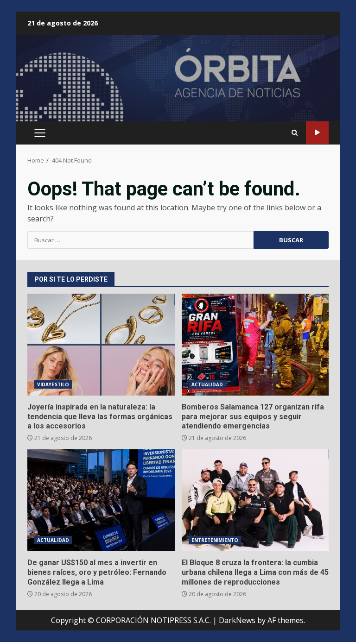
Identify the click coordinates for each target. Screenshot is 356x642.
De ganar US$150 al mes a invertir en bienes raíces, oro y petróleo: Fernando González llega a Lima (101, 500)
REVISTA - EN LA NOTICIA (317, 132)
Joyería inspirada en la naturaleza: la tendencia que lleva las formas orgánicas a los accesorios (101, 345)
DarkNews (237, 620)
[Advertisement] (178, 82)
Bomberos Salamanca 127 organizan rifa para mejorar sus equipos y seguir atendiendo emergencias (255, 345)
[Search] (295, 133)
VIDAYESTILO (53, 384)
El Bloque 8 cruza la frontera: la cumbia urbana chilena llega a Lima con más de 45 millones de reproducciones (255, 500)
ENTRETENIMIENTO (215, 540)
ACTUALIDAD (207, 384)
